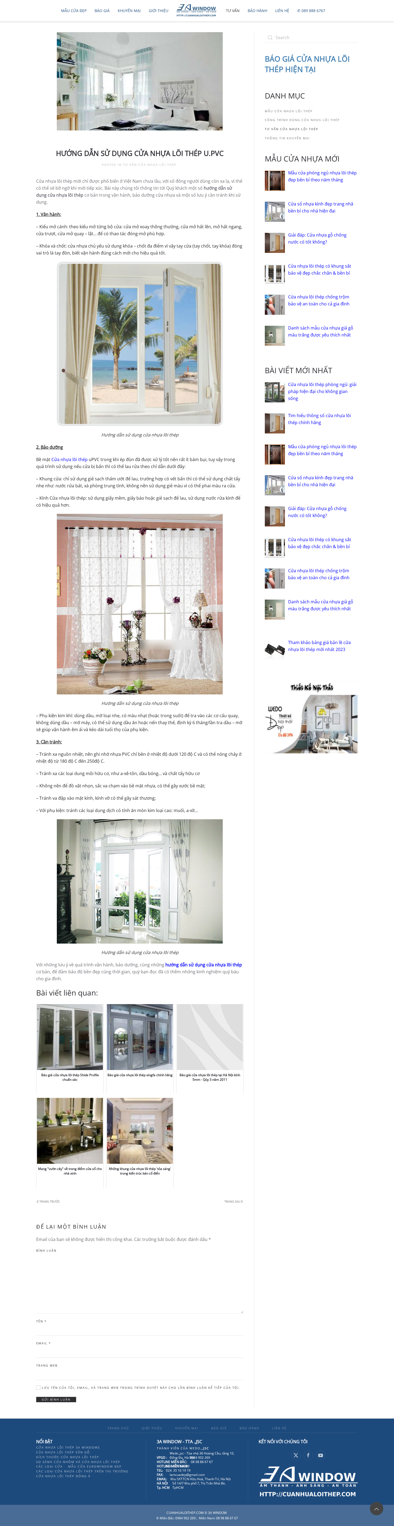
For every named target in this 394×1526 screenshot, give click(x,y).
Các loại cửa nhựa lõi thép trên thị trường (82, 1471)
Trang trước (49, 1201)
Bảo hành (257, 10)
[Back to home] (197, 10)
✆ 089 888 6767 (311, 10)
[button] (376, 1508)
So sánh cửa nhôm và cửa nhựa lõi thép (78, 1462)
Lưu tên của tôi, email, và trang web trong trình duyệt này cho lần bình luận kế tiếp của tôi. (140, 1388)
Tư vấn (233, 10)
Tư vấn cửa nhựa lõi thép (150, 165)
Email (43, 1343)
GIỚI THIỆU (152, 1428)
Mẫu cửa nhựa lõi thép (289, 111)
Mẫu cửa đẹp (74, 10)
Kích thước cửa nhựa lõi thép (67, 1457)
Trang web (47, 1365)
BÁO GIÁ (219, 1428)
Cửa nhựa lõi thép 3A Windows (68, 1447)
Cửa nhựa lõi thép (69, 459)
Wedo (199, 1448)
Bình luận (46, 1250)
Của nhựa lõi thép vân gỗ (63, 1452)
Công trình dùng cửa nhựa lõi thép (302, 120)
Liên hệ (282, 10)
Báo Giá (102, 10)
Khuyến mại (129, 10)
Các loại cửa (49, 1466)
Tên (41, 1321)
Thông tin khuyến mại (287, 138)
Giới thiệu (158, 10)
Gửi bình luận (56, 1399)
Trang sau (232, 1201)
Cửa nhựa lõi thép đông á (63, 1476)
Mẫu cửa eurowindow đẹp (95, 1466)
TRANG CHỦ (118, 1428)
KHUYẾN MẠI (186, 1428)
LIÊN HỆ (279, 1428)
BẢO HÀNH (249, 1428)
